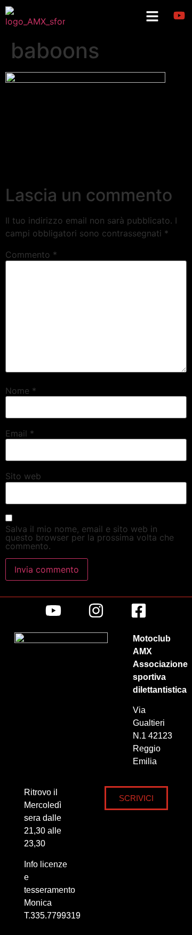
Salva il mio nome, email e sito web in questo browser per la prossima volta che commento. (89, 537)
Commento (31, 254)
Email (19, 433)
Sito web (23, 476)
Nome (20, 390)
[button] (152, 16)
